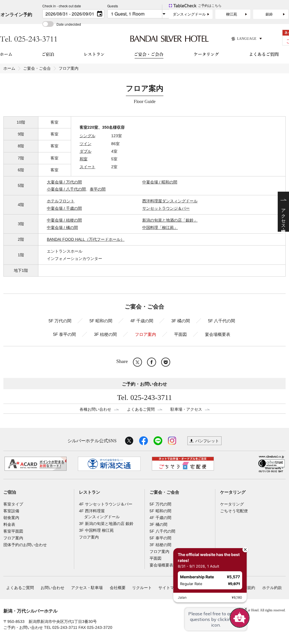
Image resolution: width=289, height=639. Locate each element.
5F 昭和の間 (100, 320)
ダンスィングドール (189, 14)
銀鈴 (269, 14)
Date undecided (68, 24)
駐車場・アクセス (186, 409)
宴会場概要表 (217, 334)
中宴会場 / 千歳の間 (64, 208)
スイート (87, 167)
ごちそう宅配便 (234, 511)
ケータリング (233, 492)
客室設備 (11, 511)
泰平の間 (98, 189)
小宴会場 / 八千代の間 (66, 189)
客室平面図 (13, 531)
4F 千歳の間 (141, 320)
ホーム (9, 68)
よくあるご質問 (141, 409)
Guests (112, 6)
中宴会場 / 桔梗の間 (64, 220)
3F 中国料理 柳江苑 (96, 530)
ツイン (85, 143)
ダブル (85, 151)
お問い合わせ (52, 587)
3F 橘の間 (180, 320)
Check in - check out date (61, 6)
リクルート (142, 587)
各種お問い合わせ (95, 409)
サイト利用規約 (241, 587)
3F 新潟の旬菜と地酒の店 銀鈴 (106, 523)
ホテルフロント (61, 201)
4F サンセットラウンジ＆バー (105, 504)
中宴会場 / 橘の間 (62, 227)
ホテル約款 (272, 587)
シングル (87, 136)
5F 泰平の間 (64, 334)
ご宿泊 (9, 492)
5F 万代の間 (60, 320)
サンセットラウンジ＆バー (166, 208)
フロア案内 (145, 334)
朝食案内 (11, 517)
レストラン (89, 492)
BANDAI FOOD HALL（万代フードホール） (85, 239)
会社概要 (118, 587)
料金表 (9, 524)
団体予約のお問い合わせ (25, 544)
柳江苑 (231, 14)
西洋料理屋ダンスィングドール (170, 201)
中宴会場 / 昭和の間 (159, 182)
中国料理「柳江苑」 (160, 227)
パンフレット (207, 441)
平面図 (180, 334)
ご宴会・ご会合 (37, 68)
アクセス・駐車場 (87, 587)
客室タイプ (13, 504)
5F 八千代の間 (221, 320)
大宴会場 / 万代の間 (64, 182)
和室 (83, 159)
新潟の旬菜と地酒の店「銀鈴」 (170, 220)
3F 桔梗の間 (105, 334)
